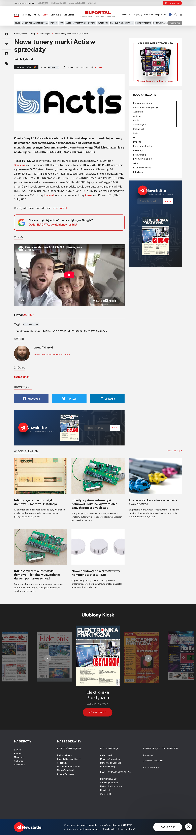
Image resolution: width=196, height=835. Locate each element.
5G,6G (17, 23)
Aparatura (138, 111)
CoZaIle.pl (62, 763)
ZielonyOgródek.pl (65, 770)
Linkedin (110, 398)
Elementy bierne (143, 23)
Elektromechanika (124, 23)
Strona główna (20, 33)
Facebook (34, 398)
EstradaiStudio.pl (108, 766)
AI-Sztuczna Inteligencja (35, 23)
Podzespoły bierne (143, 103)
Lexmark (49, 195)
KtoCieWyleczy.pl (151, 767)
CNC (135, 133)
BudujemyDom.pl (64, 755)
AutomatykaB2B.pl (109, 782)
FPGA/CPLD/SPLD (142, 159)
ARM (62, 23)
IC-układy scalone (142, 167)
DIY (111, 23)
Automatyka (79, 23)
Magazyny (137, 14)
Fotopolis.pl (148, 755)
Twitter (71, 398)
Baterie (92, 23)
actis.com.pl (60, 208)
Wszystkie (175, 23)
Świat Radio (105, 794)
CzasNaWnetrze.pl (65, 774)
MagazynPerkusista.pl (110, 763)
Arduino (54, 23)
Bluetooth (103, 23)
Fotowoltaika (160, 23)
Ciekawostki (139, 129)
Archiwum (148, 14)
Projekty (26, 14)
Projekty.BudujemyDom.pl (69, 759)
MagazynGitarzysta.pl (110, 759)
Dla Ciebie (69, 14)
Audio (68, 23)
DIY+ (45, 14)
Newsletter (125, 14)
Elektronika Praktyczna (111, 786)
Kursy (37, 14)
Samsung (20, 165)
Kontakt (18, 753)
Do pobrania (160, 14)
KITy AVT (18, 749)
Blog (16, 14)
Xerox (88, 195)
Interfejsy (138, 172)
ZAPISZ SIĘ (167, 827)
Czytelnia (56, 14)
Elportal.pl (105, 790)
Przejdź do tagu (174, 451)
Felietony (138, 150)
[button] (47, 658)
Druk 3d (137, 141)
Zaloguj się (173, 3)
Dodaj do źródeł (24, 67)
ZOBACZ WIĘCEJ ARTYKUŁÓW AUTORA (51, 355)
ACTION (98, 67)
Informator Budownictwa (68, 766)
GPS (135, 163)
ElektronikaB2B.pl (108, 779)
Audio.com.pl (106, 755)
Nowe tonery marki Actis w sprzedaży (71, 33)
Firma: (24, 314)
